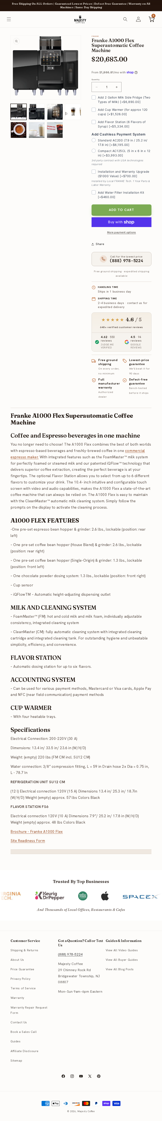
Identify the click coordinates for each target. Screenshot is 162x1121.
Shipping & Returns (24, 950)
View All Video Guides (122, 950)
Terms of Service (23, 988)
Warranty (17, 998)
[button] (9, 19)
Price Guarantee (22, 969)
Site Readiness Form (28, 840)
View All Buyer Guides (122, 960)
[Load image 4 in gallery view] (73, 112)
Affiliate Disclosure (25, 1051)
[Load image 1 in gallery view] (19, 112)
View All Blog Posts (120, 969)
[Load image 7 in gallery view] (55, 130)
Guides (16, 1041)
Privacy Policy (20, 979)
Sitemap (16, 1060)
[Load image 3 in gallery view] (55, 112)
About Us (17, 960)
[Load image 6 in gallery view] (37, 130)
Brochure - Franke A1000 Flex (37, 831)
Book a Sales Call (24, 1032)
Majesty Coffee (86, 1111)
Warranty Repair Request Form (29, 1010)
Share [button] (100, 244)
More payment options (121, 232)
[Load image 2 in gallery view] (37, 112)
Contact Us (19, 1022)
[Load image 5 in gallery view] (19, 130)
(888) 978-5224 (70, 954)
